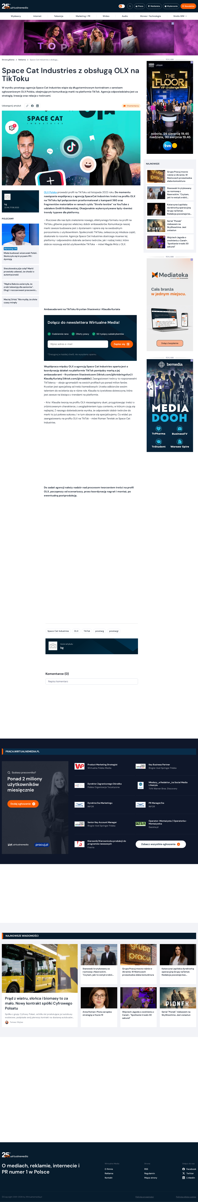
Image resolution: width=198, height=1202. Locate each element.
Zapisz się (119, 344)
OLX (76, 631)
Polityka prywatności (145, 1197)
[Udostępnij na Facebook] (33, 106)
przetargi (113, 631)
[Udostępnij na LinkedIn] (37, 106)
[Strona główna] (15, 6)
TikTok (87, 631)
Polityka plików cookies (186, 1197)
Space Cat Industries (58, 631)
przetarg (99, 631)
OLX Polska (50, 192)
